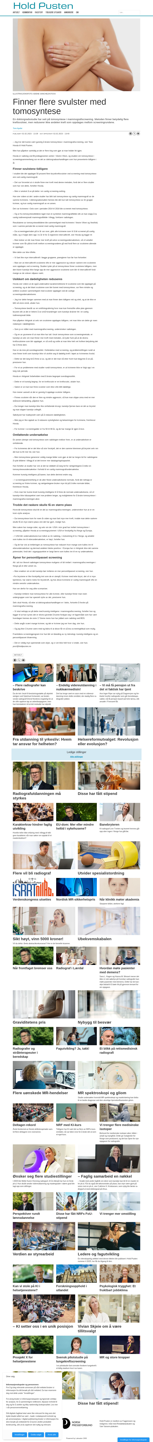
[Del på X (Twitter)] (134, 133)
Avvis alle (52, 1435)
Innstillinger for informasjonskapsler (133, 1440)
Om (77, 12)
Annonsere (68, 12)
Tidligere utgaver (53, 12)
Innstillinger (20, 1435)
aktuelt (18, 655)
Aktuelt (16, 12)
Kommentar (27, 12)
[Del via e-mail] (138, 133)
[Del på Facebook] (130, 133)
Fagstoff (39, 12)
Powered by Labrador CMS (76, 1438)
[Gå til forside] (43, 5)
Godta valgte (36, 1435)
